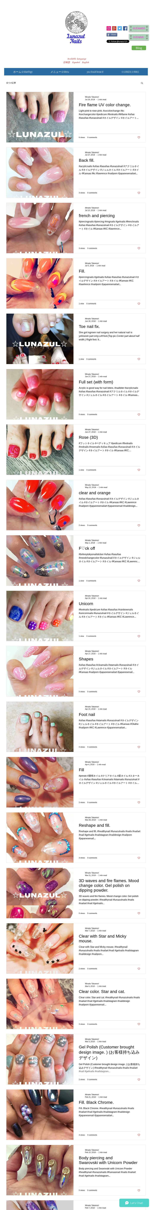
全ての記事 (11, 83)
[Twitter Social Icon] (120, 28)
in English (138, 37)
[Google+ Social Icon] (114, 28)
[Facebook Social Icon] (125, 28)
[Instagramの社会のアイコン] (109, 28)
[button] (142, 83)
